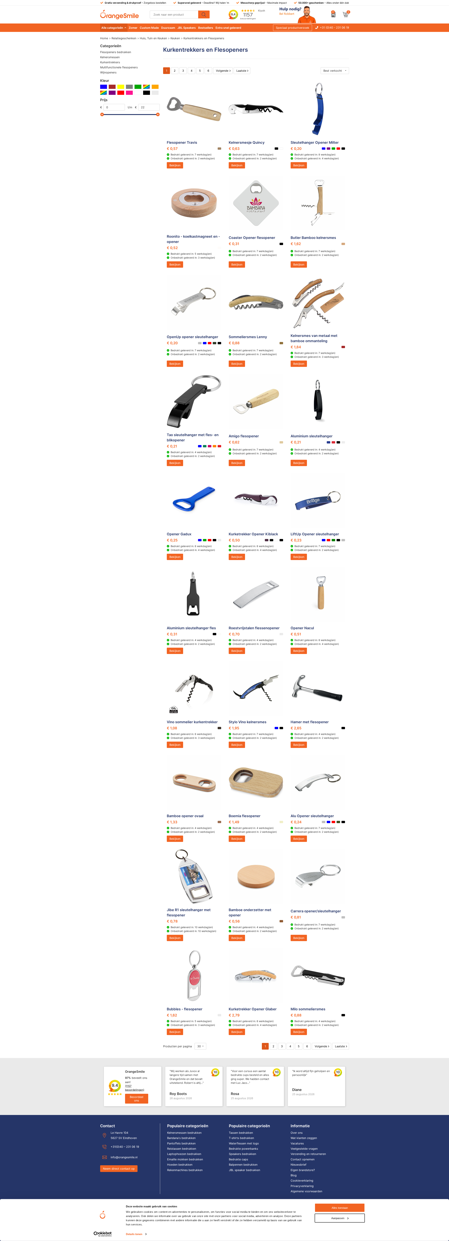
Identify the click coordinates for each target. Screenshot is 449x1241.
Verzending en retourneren (308, 1154)
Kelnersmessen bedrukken (184, 1132)
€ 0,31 (234, 244)
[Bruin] (112, 87)
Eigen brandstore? (303, 1170)
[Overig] (103, 93)
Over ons (297, 1132)
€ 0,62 (234, 442)
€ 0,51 (296, 634)
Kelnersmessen (110, 57)
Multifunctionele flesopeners (119, 67)
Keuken (175, 38)
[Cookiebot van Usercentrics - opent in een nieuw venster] (102, 1234)
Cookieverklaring (302, 1180)
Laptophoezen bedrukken (184, 1154)
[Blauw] (103, 87)
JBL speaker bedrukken (244, 1170)
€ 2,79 (234, 1015)
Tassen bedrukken (241, 1132)
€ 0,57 (172, 149)
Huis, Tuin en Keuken (153, 38)
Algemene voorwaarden (306, 1191)
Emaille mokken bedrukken (185, 1159)
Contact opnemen (302, 1159)
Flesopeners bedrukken (115, 52)
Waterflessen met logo (244, 1143)
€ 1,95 (234, 728)
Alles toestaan (340, 1207)
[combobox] (174, 14)
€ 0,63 (234, 149)
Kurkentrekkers (110, 62)
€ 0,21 (172, 446)
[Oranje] (155, 87)
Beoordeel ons (136, 1098)
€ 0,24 (296, 822)
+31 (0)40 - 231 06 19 (334, 27)
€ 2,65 (296, 728)
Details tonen (134, 1234)
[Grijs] (129, 87)
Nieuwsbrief (298, 1164)
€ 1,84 (296, 347)
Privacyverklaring (302, 1186)
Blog (294, 1175)
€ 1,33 (172, 822)
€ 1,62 (296, 244)
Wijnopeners (108, 72)
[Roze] (129, 93)
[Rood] (120, 93)
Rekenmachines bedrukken (185, 1170)
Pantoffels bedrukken (181, 1143)
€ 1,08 (172, 728)
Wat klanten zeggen (304, 1138)
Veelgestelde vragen (304, 1148)
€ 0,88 (234, 343)
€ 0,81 (296, 917)
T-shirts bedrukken (241, 1138)
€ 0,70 (234, 634)
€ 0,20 (296, 149)
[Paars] (112, 93)
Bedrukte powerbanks (243, 1148)
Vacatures (297, 1143)
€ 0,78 (172, 921)
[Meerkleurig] (146, 87)
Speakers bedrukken (242, 1154)
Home (104, 38)
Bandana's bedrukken (181, 1138)
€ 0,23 (296, 540)
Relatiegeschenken (124, 38)
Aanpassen (337, 1217)
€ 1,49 (234, 822)
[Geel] (120, 87)
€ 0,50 (234, 540)
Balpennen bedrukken (243, 1164)
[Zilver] (155, 93)
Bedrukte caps (238, 1159)
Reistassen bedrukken (181, 1148)
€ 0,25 (172, 540)
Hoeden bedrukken (179, 1164)
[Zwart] (146, 93)
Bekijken (174, 165)
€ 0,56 (234, 921)
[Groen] (138, 87)
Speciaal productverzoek (292, 27)
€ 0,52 (172, 248)
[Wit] (138, 93)
